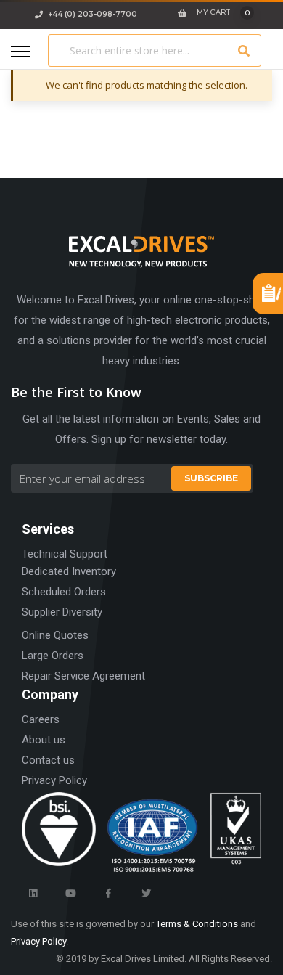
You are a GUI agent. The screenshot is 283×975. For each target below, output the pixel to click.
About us (43, 739)
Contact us (48, 760)
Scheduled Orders (64, 591)
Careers (41, 719)
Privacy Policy (54, 780)
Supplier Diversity (62, 612)
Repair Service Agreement (83, 675)
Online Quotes (55, 635)
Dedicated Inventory (69, 571)
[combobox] (154, 50)
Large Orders (52, 655)
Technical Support (64, 553)
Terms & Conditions (197, 923)
